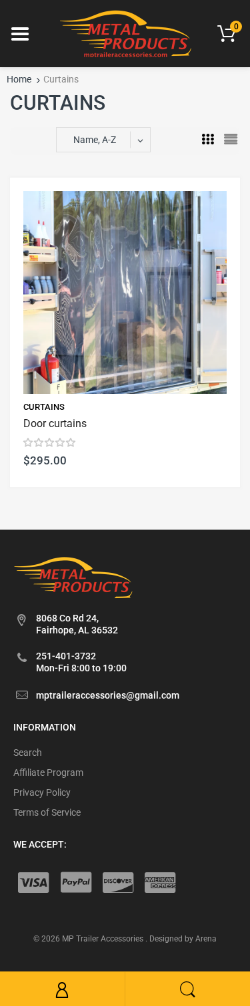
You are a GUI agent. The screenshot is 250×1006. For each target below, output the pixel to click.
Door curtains (55, 423)
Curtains (44, 407)
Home (19, 79)
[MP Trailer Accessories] (125, 32)
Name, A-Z (94, 139)
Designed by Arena (183, 938)
